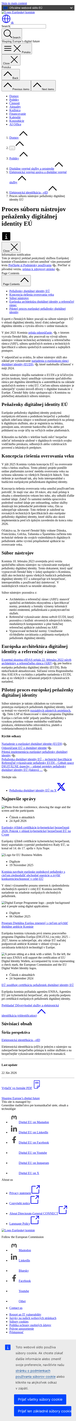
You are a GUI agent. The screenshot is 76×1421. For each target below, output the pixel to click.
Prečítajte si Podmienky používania (29, 265)
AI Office (15, 124)
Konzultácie (16, 120)
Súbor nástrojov (19, 298)
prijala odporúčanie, (40, 332)
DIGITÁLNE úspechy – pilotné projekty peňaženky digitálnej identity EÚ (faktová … (34, 768)
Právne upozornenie (21, 1328)
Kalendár (15, 117)
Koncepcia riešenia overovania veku (31, 294)
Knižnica (14, 110)
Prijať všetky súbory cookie (40, 1399)
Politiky (14, 99)
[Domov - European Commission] (18, 12)
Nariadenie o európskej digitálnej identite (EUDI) (32, 743)
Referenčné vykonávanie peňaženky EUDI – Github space (38, 762)
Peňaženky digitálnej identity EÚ (29, 291)
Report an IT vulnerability (25, 1314)
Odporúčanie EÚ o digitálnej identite (24, 748)
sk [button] (12, 22)
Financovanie (17, 113)
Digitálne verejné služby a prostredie (31, 168)
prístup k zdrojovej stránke (38, 269)
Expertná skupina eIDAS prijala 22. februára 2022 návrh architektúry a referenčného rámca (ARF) (36, 661)
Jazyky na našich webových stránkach (32, 1318)
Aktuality (15, 106)
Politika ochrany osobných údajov (30, 1325)
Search (6, 26)
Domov (14, 96)
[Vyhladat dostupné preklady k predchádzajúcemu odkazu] (54, 265)
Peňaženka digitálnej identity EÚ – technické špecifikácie (37, 759)
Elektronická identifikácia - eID (28, 192)
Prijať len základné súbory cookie (44, 1411)
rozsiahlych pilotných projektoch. (50, 710)
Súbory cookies (18, 1321)
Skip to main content (14, 3)
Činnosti (14, 103)
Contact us (15, 1308)
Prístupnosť (16, 1332)
